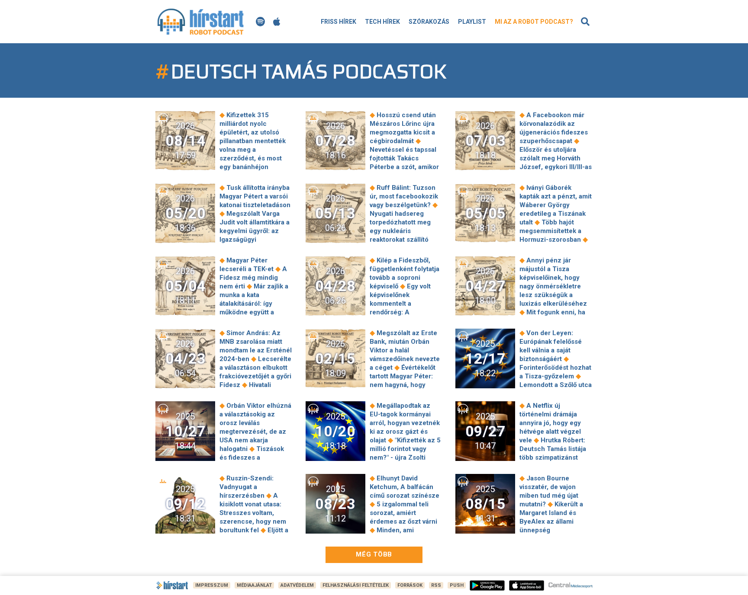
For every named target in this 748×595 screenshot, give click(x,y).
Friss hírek (338, 21)
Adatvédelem (297, 585)
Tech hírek (382, 21)
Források (409, 585)
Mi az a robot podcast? (534, 21)
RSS (436, 585)
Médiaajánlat (254, 585)
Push (457, 585)
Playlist (472, 21)
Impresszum (211, 585)
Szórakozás (429, 21)
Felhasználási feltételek (355, 585)
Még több (374, 554)
